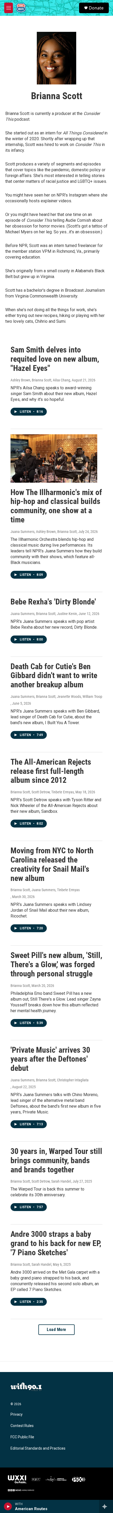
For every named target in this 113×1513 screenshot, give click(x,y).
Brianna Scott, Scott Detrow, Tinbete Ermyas (42, 792)
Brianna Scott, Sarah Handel (31, 1264)
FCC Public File (22, 1437)
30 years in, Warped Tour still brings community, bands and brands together (56, 1160)
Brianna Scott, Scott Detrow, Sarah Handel (41, 1181)
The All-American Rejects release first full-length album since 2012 (51, 771)
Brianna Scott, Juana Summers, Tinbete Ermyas (45, 890)
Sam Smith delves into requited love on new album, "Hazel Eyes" (55, 359)
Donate (96, 8)
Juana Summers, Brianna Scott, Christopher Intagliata (50, 1080)
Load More (56, 1329)
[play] (8, 1506)
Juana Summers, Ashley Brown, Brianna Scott (44, 531)
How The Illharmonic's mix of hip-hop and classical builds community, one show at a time (56, 506)
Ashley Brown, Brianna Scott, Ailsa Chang (40, 380)
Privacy (17, 1414)
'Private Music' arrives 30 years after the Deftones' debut (50, 1059)
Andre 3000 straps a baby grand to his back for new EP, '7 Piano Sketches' (56, 1243)
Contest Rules (22, 1426)
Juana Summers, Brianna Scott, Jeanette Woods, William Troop (56, 696)
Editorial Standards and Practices (38, 1448)
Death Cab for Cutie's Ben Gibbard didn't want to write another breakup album (54, 675)
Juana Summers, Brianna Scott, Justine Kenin (44, 614)
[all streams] (106, 1506)
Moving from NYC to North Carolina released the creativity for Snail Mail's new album (52, 864)
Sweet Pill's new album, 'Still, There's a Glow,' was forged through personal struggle (56, 964)
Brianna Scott (20, 986)
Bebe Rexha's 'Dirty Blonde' (53, 601)
